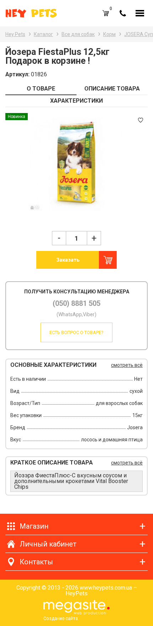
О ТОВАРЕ (41, 88)
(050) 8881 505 (76, 303)
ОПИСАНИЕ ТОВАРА (112, 88)
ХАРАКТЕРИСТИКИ (76, 100)
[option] (76, 163)
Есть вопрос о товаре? (76, 332)
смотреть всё (127, 365)
